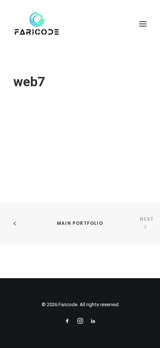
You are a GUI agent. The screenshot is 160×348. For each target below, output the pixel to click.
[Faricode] (36, 24)
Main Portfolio (80, 223)
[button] (143, 24)
